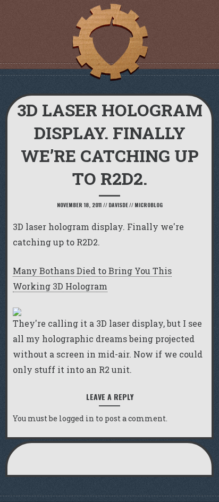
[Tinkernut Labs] (109, 42)
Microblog (148, 205)
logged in (76, 418)
